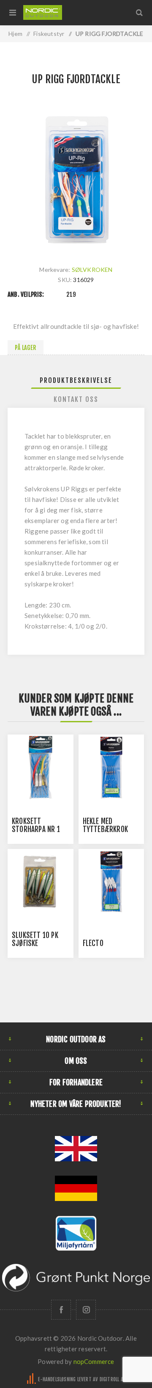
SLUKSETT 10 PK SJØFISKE (35, 939)
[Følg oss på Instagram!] (86, 1310)
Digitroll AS (113, 1379)
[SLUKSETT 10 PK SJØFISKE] (40, 882)
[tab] (76, 380)
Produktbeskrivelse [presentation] (76, 380)
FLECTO (93, 943)
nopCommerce (93, 1361)
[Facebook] (61, 1310)
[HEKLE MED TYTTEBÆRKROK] (111, 767)
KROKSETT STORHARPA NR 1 (36, 825)
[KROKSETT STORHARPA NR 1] (40, 767)
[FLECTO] (111, 882)
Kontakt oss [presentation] (76, 399)
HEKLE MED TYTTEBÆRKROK (105, 825)
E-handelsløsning (57, 1379)
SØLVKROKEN (92, 269)
